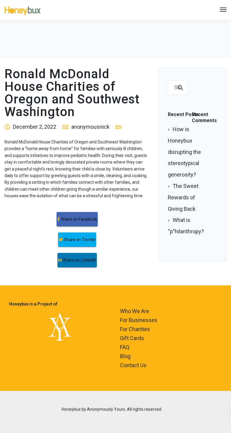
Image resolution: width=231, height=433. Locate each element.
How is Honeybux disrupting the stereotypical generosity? (184, 152)
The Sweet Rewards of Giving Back (183, 197)
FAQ (124, 347)
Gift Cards (132, 338)
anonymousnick (90, 127)
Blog (125, 356)
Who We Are (134, 311)
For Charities (135, 329)
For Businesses (138, 320)
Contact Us (133, 365)
